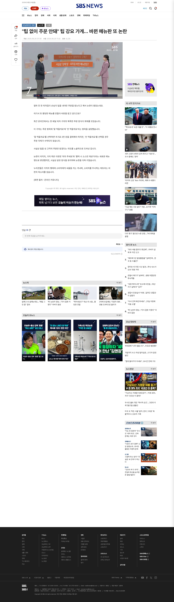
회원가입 (147, 2)
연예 (78, 15)
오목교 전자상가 (105, 560)
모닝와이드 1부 (46, 544)
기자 (121, 550)
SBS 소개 (26, 578)
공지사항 (122, 565)
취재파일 (86, 15)
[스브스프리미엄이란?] (142, 423)
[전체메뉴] (23, 15)
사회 (48, 15)
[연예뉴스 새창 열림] (141, 88)
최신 (23, 538)
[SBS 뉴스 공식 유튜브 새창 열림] (142, 578)
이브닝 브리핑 (65, 541)
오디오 (63, 547)
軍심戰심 (64, 538)
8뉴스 (29, 15)
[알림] (155, 8)
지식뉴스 (142, 538)
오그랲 (126, 454)
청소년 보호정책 (120, 591)
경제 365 (84, 547)
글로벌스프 (128, 428)
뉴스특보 (44, 561)
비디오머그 (103, 534)
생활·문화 (62, 15)
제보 (121, 541)
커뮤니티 (142, 544)
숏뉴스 (122, 547)
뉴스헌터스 (45, 541)
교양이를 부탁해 (105, 544)
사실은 (83, 538)
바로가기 (122, 534)
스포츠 (71, 15)
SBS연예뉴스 (144, 553)
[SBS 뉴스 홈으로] (89, 6)
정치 (36, 15)
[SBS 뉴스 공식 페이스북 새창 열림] (147, 578)
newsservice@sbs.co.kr (87, 589)
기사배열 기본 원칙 (109, 591)
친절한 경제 (84, 544)
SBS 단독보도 (85, 541)
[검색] (150, 8)
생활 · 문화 (25, 553)
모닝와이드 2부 (29, 25)
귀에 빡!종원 (104, 541)
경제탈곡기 (128, 441)
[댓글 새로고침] (30, 230)
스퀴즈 (142, 547)
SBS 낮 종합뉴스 (66, 560)
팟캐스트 (142, 541)
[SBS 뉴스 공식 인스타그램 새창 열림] (155, 578)
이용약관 (57, 578)
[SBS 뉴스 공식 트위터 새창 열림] (151, 577)
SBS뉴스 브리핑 (66, 557)
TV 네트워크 (25, 561)
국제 (54, 15)
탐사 (82, 563)
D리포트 (83, 550)
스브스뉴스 (103, 552)
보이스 (63, 554)
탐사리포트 (84, 555)
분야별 (24, 534)
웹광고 (49, 578)
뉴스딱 (40, 25)
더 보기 (118, 282)
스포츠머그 (103, 538)
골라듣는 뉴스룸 (66, 551)
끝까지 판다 (84, 560)
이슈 (23, 564)
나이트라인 (45, 555)
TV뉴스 (96, 15)
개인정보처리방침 (69, 578)
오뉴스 (43, 553)
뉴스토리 (44, 558)
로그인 (139, 2)
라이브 (122, 544)
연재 (82, 534)
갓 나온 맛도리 (104, 557)
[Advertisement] (72, 267)
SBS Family (117, 578)
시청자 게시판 (124, 558)
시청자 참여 (39, 578)
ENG (132, 2)
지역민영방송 (131, 578)
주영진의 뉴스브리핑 (48, 550)
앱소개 (122, 553)
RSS (121, 555)
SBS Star (143, 556)
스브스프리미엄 (144, 534)
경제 (42, 15)
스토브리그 (103, 547)
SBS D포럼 (143, 559)
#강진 (145, 8)
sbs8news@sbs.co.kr (91, 585)
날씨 (121, 538)
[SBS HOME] (155, 2)
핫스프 (126, 467)
